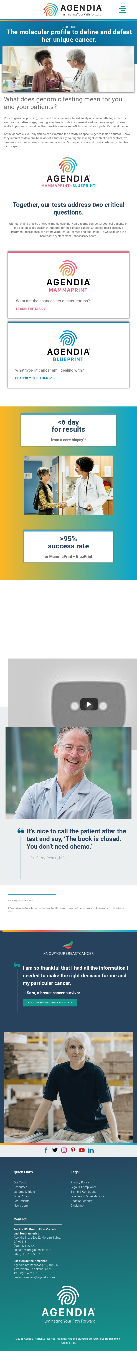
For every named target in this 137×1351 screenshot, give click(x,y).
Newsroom (21, 1205)
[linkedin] (91, 1150)
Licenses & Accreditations (87, 1196)
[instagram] (64, 1150)
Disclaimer (77, 1205)
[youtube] (82, 1150)
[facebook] (46, 1150)
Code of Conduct (81, 1201)
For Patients (22, 1201)
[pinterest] (73, 1150)
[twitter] (55, 1150)
